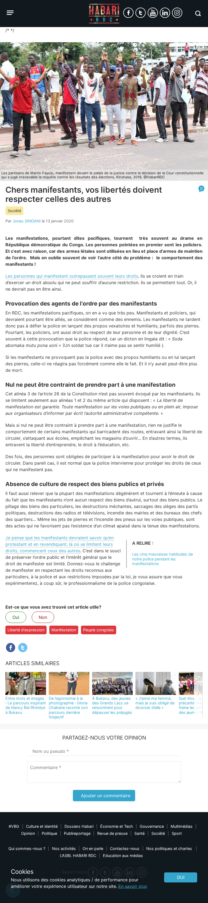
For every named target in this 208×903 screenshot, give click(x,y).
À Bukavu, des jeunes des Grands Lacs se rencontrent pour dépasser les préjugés (112, 705)
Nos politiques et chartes (169, 848)
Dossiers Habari (78, 826)
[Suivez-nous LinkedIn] (165, 13)
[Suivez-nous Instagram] (177, 13)
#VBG (14, 826)
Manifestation (63, 630)
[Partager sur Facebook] (10, 647)
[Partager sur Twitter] (23, 647)
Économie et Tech (116, 826)
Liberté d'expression (26, 630)
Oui (15, 617)
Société (14, 210)
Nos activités (64, 848)
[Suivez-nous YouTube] (153, 13)
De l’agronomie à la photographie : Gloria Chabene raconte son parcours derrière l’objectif (68, 707)
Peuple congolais (98, 630)
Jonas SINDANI (26, 221)
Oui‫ (180, 877)
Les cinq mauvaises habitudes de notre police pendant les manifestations (162, 559)
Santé (139, 833)
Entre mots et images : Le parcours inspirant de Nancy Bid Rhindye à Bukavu (25, 705)
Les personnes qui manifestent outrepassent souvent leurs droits (71, 276)
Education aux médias (123, 855)
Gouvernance (152, 826)
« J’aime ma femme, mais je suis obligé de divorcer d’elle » (154, 703)
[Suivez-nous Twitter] (140, 13)
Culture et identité (42, 826)
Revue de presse (112, 833)
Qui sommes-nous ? (26, 848)
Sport (177, 833)
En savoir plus (132, 886)
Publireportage (77, 833)
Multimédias (182, 826)
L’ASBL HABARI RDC (78, 855)
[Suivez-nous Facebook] (128, 13)
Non (43, 617)
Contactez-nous (124, 848)
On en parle (93, 848)
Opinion (28, 833)
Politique (49, 833)
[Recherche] (198, 13)
